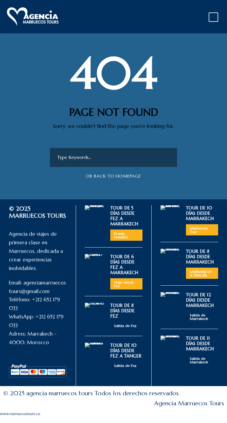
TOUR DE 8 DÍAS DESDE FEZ (122, 310)
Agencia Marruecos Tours (189, 403)
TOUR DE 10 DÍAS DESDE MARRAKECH (200, 213)
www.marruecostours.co (20, 413)
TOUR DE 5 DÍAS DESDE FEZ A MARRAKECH (124, 216)
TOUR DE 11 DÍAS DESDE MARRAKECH (200, 343)
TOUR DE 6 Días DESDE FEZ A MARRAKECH (124, 264)
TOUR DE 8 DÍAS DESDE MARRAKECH (200, 256)
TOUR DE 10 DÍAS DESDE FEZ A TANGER (126, 350)
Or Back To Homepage (113, 176)
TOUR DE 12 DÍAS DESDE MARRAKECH (200, 300)
